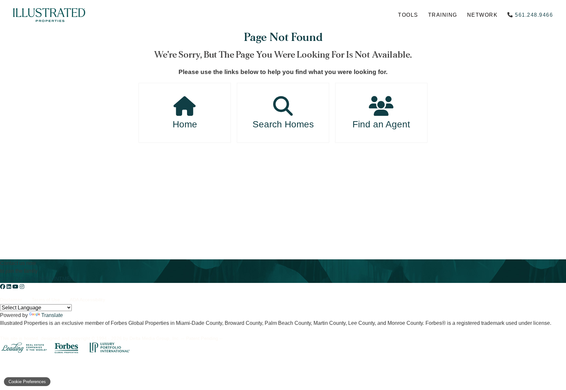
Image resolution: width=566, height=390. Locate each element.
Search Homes (283, 124)
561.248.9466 (534, 15)
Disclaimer (11, 299)
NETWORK (482, 15)
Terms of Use (46, 299)
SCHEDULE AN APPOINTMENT (38, 279)
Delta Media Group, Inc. (154, 338)
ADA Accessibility (87, 299)
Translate (52, 315)
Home (185, 124)
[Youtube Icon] (16, 286)
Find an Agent (381, 124)
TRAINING (442, 15)
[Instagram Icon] (22, 286)
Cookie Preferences (27, 381)
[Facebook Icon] (3, 286)
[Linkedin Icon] (9, 286)
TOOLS (408, 15)
